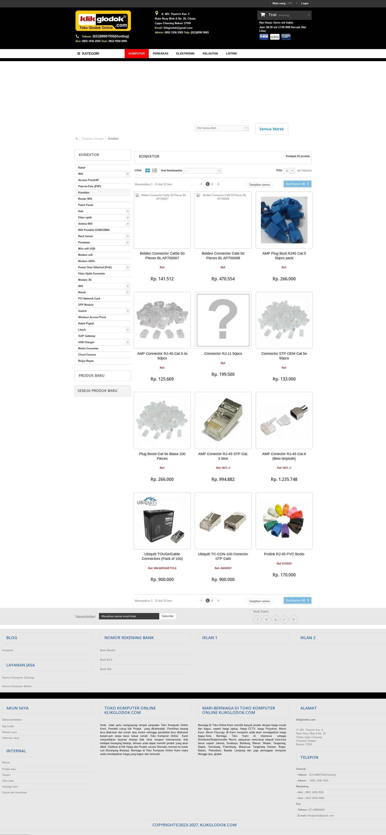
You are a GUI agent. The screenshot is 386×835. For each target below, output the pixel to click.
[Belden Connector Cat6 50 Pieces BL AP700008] (223, 219)
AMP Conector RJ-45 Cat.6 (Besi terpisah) (284, 456)
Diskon (6, 762)
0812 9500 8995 (118, 41)
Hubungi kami (10, 786)
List (154, 170)
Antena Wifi (85, 223)
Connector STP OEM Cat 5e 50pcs (284, 356)
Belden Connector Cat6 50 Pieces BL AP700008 (223, 255)
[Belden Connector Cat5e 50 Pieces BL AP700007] (162, 219)
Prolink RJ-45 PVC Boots (284, 554)
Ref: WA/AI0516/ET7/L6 (162, 568)
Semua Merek (272, 128)
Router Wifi (85, 198)
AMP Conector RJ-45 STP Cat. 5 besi (223, 456)
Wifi (80, 173)
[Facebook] (257, 619)
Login (305, 3)
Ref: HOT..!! (223, 468)
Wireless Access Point (92, 317)
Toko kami (8, 780)
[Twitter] (266, 619)
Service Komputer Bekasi (17, 686)
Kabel (81, 167)
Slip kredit (8, 726)
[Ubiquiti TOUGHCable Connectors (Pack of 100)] (162, 520)
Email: (159, 27)
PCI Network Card (89, 298)
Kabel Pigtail (86, 323)
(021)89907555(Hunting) (111, 36)
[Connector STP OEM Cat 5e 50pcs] (284, 320)
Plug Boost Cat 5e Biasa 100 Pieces (162, 456)
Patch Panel (85, 205)
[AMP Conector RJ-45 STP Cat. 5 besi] (223, 420)
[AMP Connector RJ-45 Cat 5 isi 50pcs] (162, 320)
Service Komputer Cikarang (18, 677)
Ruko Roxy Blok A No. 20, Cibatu (175, 18)
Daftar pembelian (12, 719)
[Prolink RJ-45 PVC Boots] (284, 520)
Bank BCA (106, 659)
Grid (147, 170)
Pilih (279, 170)
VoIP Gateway (86, 335)
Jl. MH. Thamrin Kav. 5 (175, 13)
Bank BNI (105, 669)
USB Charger (86, 342)
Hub (80, 211)
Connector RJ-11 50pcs (223, 354)
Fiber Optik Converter (91, 273)
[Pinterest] (293, 619)
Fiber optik (85, 217)
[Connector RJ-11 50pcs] (223, 320)
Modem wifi (85, 254)
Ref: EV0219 (284, 563)
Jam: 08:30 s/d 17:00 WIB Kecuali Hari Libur (282, 29)
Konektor (83, 192)
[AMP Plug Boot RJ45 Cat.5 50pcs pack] (284, 219)
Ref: (162, 267)
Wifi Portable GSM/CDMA (94, 229)
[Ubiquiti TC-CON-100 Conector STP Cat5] (223, 520)
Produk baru (92, 375)
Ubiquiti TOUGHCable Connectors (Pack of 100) (162, 556)
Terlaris (6, 774)
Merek (82, 292)
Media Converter (88, 348)
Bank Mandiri (107, 650)
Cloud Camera (87, 354)
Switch (82, 311)
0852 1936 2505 (91, 41)
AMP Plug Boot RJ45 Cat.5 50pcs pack (284, 255)
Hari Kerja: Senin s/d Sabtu (276, 22)
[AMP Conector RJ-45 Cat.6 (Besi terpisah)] (284, 420)
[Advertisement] (193, 90)
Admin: (159, 32)
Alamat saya (9, 732)
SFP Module (85, 304)
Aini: (78, 41)
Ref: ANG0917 (223, 568)
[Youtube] (275, 619)
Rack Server (85, 236)
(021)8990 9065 (200, 32)
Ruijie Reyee (86, 360)
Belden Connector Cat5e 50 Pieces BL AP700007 (162, 255)
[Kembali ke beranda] (76, 139)
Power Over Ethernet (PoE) (95, 267)
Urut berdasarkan (171, 170)
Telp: (187, 32)
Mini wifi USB (86, 248)
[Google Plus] (284, 619)
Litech (82, 329)
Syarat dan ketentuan (14, 792)
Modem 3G (85, 279)
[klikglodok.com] (112, 22)
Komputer (7, 650)
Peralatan (84, 242)
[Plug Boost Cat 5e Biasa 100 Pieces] (162, 420)
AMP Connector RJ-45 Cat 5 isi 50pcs (162, 356)
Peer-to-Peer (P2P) (89, 186)
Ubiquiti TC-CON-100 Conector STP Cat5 (223, 556)
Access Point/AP (88, 180)
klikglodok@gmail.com (178, 27)
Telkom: (87, 36)
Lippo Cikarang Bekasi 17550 (173, 23)
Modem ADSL (86, 261)
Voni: (104, 41)
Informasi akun (10, 737)
